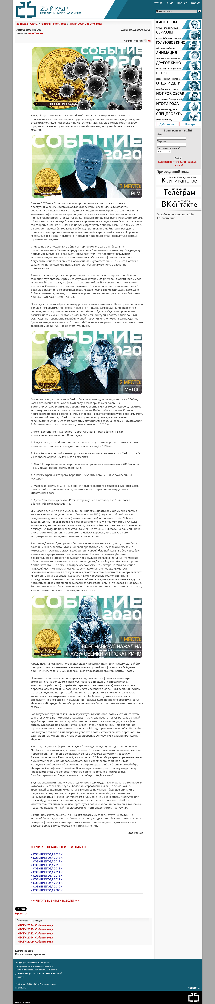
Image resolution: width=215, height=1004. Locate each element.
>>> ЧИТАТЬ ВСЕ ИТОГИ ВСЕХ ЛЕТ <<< (55, 900)
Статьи (157, 3)
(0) (149, 41)
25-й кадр (22, 23)
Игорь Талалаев (35, 33)
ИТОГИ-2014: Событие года (35, 937)
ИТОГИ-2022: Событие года (35, 933)
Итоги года (60, 23)
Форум (195, 3)
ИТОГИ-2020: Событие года (85, 23)
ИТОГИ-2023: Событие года (35, 929)
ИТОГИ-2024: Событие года (35, 925)
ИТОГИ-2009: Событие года (35, 941)
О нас (169, 3)
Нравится (21, 913)
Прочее (182, 3)
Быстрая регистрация (172, 161)
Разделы (46, 23)
